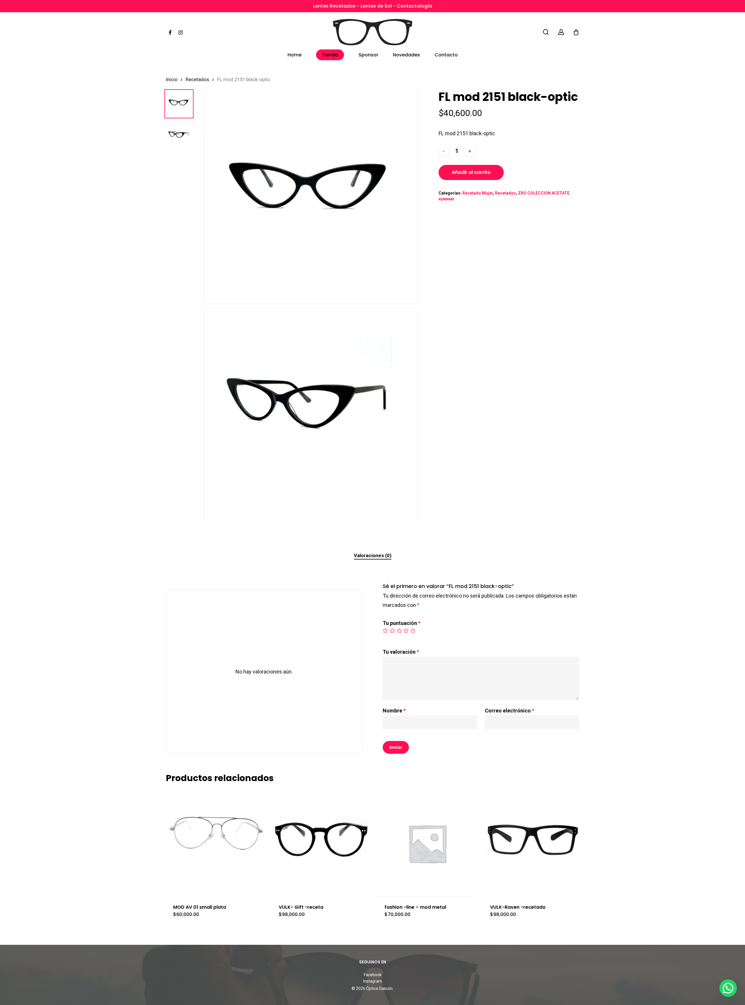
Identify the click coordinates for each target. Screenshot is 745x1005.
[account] (561, 32)
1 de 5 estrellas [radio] (386, 630)
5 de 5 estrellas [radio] (413, 630)
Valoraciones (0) (372, 555)
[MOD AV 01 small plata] (216, 843)
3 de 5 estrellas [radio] (399, 630)
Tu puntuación (402, 623)
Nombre (394, 711)
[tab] (372, 555)
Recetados (197, 79)
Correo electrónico (509, 711)
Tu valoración (401, 652)
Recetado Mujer (477, 193)
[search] (545, 32)
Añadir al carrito (471, 172)
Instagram (372, 981)
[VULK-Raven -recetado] (533, 843)
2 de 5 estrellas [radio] (392, 630)
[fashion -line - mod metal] (427, 843)
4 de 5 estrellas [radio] (406, 630)
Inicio (172, 79)
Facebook (373, 974)
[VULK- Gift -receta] (322, 843)
